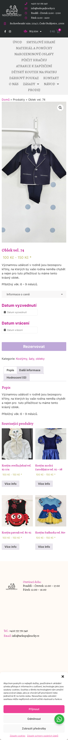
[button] (63, 676)
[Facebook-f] (5, 31)
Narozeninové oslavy (34, 54)
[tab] (10, 370)
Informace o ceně (17, 294)
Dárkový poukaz (24, 78)
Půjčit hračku (34, 60)
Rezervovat (34, 346)
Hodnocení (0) (17, 377)
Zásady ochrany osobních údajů (42, 735)
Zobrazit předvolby (34, 728)
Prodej (34, 90)
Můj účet (33, 31)
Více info (11, 483)
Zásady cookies (17, 735)
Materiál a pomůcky (34, 48)
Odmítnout (34, 718)
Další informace (29, 370)
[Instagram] (9, 31)
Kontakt (51, 78)
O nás (13, 84)
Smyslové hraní (41, 42)
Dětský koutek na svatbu (34, 72)
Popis (10, 370)
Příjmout (34, 709)
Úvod (17, 42)
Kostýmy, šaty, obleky (30, 358)
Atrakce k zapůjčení (34, 66)
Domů (6, 99)
